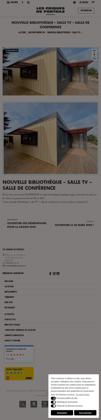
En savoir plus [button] (82, 395)
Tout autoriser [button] (85, 413)
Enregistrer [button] (62, 413)
